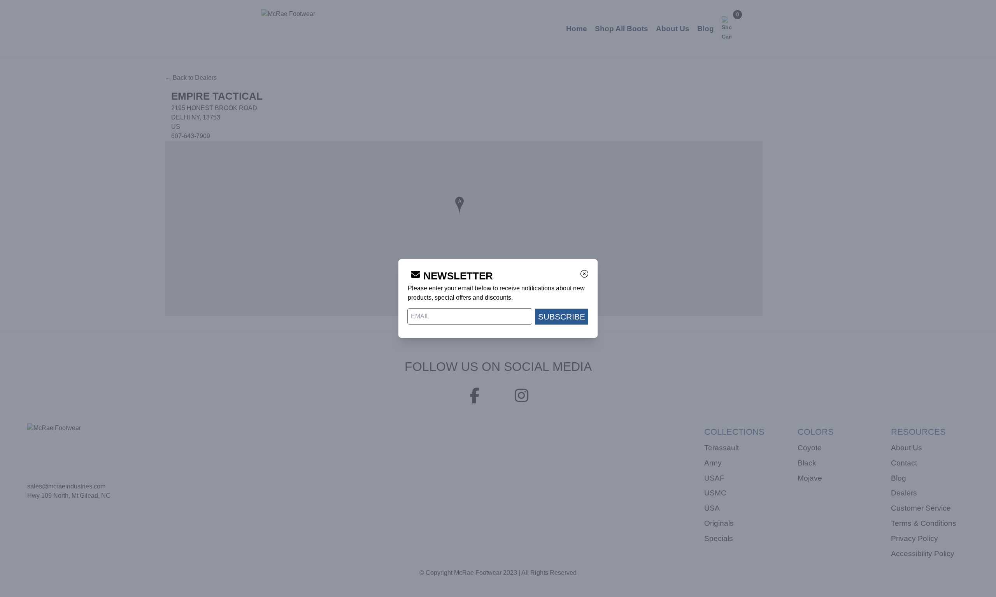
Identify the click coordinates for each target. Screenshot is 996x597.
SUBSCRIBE (561, 316)
